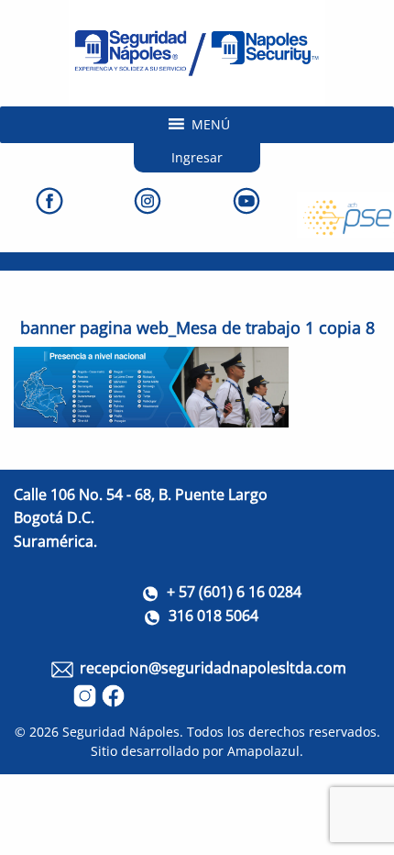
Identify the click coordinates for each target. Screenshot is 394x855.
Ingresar (197, 157)
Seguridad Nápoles (121, 731)
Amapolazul (263, 751)
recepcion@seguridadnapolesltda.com (213, 668)
